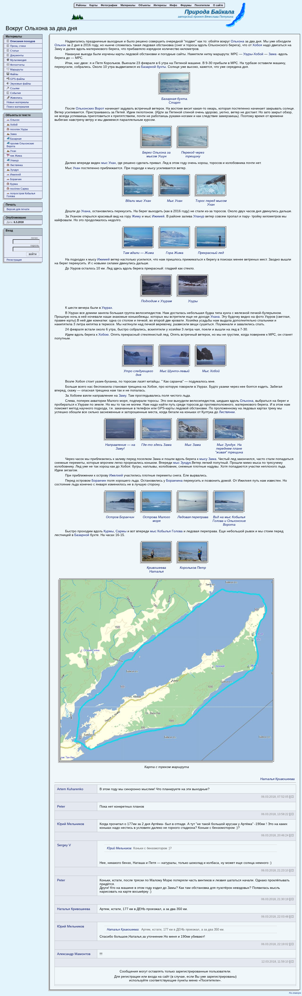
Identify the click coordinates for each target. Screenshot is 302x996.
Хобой (13, 124)
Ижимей (158, 216)
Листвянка (16, 165)
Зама (13, 134)
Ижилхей (15, 174)
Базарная (15, 138)
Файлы (13, 74)
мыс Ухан (108, 163)
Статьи (14, 50)
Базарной (81, 535)
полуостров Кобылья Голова (21, 195)
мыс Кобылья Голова (166, 531)
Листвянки (227, 412)
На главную (295, 993)
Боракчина (174, 480)
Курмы (109, 531)
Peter (61, 806)
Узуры (247, 54)
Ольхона (237, 41)
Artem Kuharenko (70, 789)
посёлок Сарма (19, 188)
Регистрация (14, 259)
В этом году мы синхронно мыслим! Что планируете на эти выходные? (155, 789)
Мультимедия (17, 60)
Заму (122, 395)
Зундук (14, 169)
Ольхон (14, 119)
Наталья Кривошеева (277, 779)
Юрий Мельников (70, 824)
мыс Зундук (182, 462)
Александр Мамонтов (73, 954)
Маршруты (16, 69)
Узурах (107, 307)
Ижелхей (116, 475)
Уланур (14, 160)
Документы (16, 55)
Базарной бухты (153, 67)
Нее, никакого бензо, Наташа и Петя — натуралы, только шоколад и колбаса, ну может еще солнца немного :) (186, 855)
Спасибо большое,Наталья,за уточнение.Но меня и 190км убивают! (162, 933)
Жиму (136, 216)
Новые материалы (18, 102)
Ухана (85, 211)
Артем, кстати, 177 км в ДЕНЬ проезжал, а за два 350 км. (144, 909)
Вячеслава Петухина (219, 16)
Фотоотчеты (17, 64)
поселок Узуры (18, 129)
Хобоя (257, 45)
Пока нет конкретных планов (122, 806)
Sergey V (64, 845)
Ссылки (14, 88)
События (15, 93)
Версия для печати (18, 209)
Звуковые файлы (20, 83)
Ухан (12, 151)
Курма (13, 184)
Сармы (121, 531)
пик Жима (15, 155)
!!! (101, 954)
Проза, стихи (17, 46)
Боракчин (15, 179)
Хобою (103, 334)
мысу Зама (207, 459)
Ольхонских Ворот (90, 108)
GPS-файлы (17, 78)
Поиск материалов (18, 106)
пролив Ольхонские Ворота (20, 145)
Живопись (15, 97)
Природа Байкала (209, 11)
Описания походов (22, 41)
